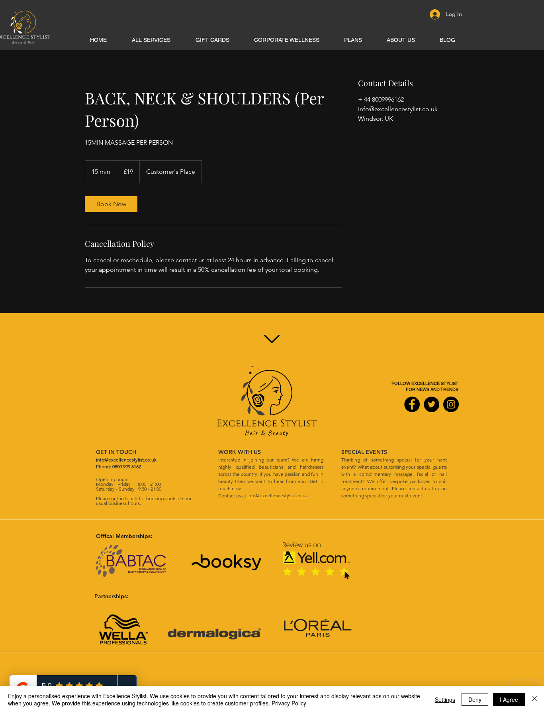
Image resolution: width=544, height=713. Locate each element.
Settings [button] (445, 699)
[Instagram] (451, 404)
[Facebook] (412, 404)
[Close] (534, 699)
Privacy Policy (289, 703)
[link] (111, 204)
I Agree (509, 699)
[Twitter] (431, 404)
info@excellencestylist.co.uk (277, 496)
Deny (474, 699)
